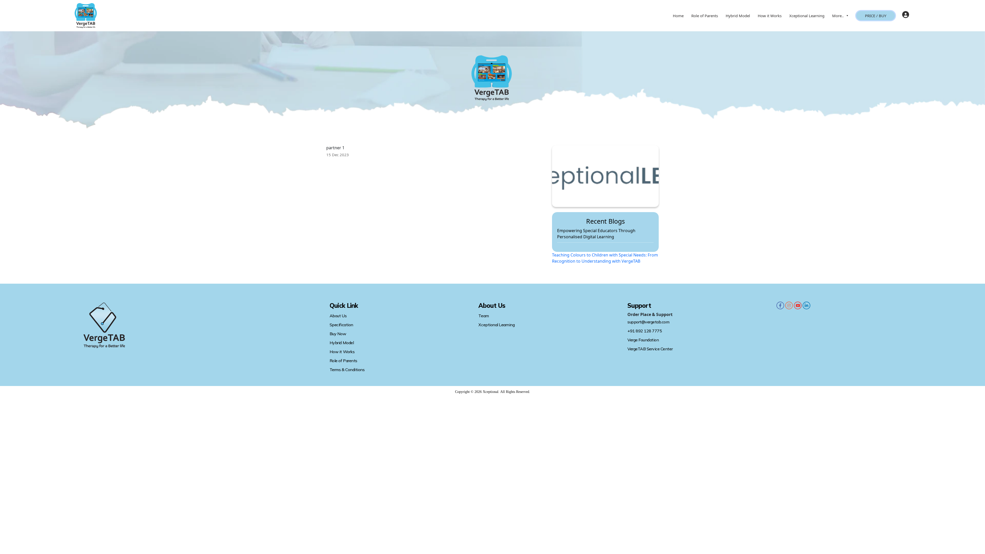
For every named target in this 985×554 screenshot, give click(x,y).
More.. (838, 15)
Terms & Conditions (347, 369)
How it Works (770, 15)
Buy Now (338, 333)
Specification (341, 324)
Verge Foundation (643, 339)
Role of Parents (704, 15)
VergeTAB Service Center (650, 348)
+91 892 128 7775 (644, 330)
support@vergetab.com (648, 321)
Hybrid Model (738, 15)
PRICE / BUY (875, 15)
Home (678, 15)
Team (483, 315)
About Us (338, 315)
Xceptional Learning (806, 15)
